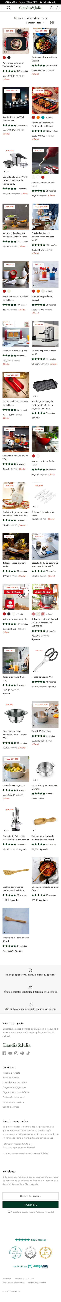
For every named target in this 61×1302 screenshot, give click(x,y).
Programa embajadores (14, 1087)
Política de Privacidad (45, 1211)
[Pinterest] (22, 1053)
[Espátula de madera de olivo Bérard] (16, 921)
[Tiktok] (28, 1053)
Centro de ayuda (11, 1106)
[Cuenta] (50, 7)
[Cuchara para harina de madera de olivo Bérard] (45, 819)
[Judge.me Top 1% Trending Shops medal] (45, 1252)
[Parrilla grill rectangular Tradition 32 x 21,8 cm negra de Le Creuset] (45, 385)
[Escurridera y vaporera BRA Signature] (45, 769)
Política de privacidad (37, 1282)
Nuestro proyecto (11, 1072)
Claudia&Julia (15, 1291)
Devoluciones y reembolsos (13, 1282)
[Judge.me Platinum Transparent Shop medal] (15, 1252)
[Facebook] (4, 1053)
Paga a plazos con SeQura (16, 1092)
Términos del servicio (13, 1102)
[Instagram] (16, 1053)
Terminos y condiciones (24, 1278)
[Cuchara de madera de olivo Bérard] (45, 870)
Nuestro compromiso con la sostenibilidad (26, 1153)
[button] (10, 71)
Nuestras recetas (11, 1077)
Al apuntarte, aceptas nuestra (32, 1211)
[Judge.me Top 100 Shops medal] (30, 1252)
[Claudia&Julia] (30, 8)
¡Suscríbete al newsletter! (15, 1082)
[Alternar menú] (3, 7)
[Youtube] (10, 1053)
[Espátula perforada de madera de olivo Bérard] (16, 870)
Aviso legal (7, 1278)
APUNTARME (30, 1204)
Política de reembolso (13, 1097)
